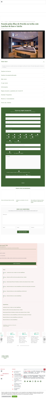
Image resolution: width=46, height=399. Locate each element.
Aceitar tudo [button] (15, 396)
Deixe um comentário (8, 28)
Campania (6, 21)
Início (2, 21)
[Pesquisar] (44, 369)
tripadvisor (13, 334)
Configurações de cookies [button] (6, 396)
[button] (2, 2)
